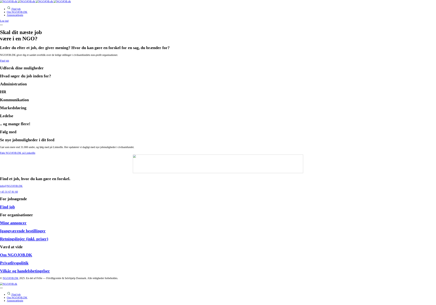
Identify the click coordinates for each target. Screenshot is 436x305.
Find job (7, 207)
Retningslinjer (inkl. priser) (24, 239)
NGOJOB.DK (11, 278)
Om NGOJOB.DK (16, 255)
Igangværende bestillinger (23, 231)
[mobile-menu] (1, 24)
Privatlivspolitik (14, 263)
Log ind (4, 20)
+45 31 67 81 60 (9, 191)
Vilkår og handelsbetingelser (25, 271)
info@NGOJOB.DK (11, 186)
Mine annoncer (13, 223)
